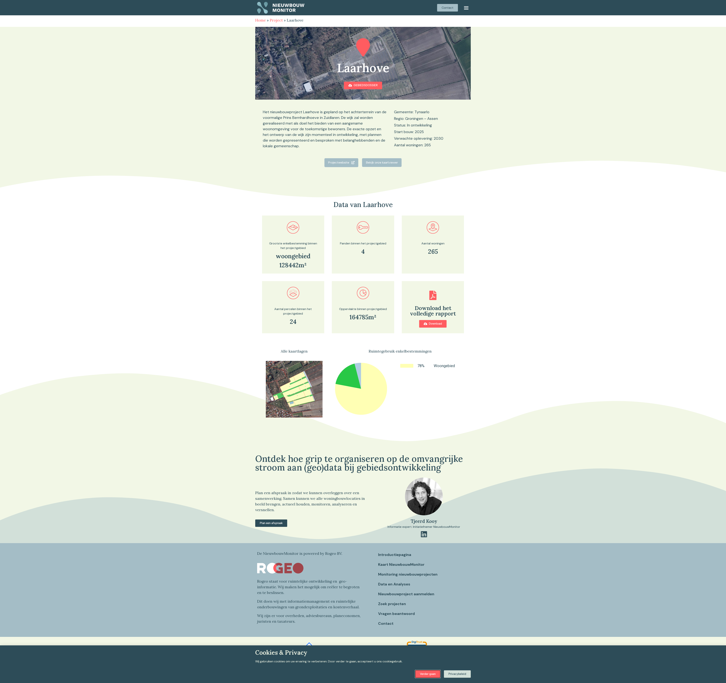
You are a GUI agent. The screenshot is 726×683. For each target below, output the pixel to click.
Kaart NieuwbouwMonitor (401, 564)
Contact (385, 623)
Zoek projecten (392, 603)
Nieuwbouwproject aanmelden (406, 594)
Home (260, 20)
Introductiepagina (394, 554)
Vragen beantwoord (396, 613)
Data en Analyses (394, 584)
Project (276, 20)
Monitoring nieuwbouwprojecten (407, 574)
